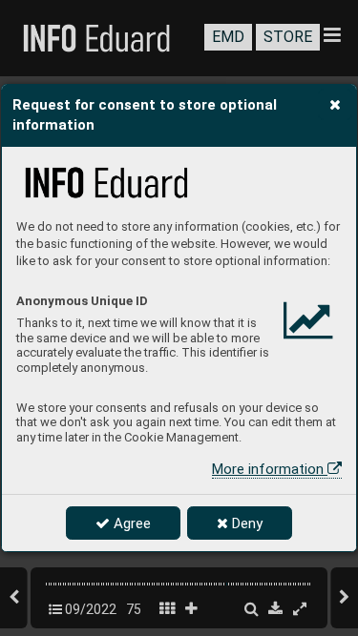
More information (269, 469)
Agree (130, 523)
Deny (245, 523)
